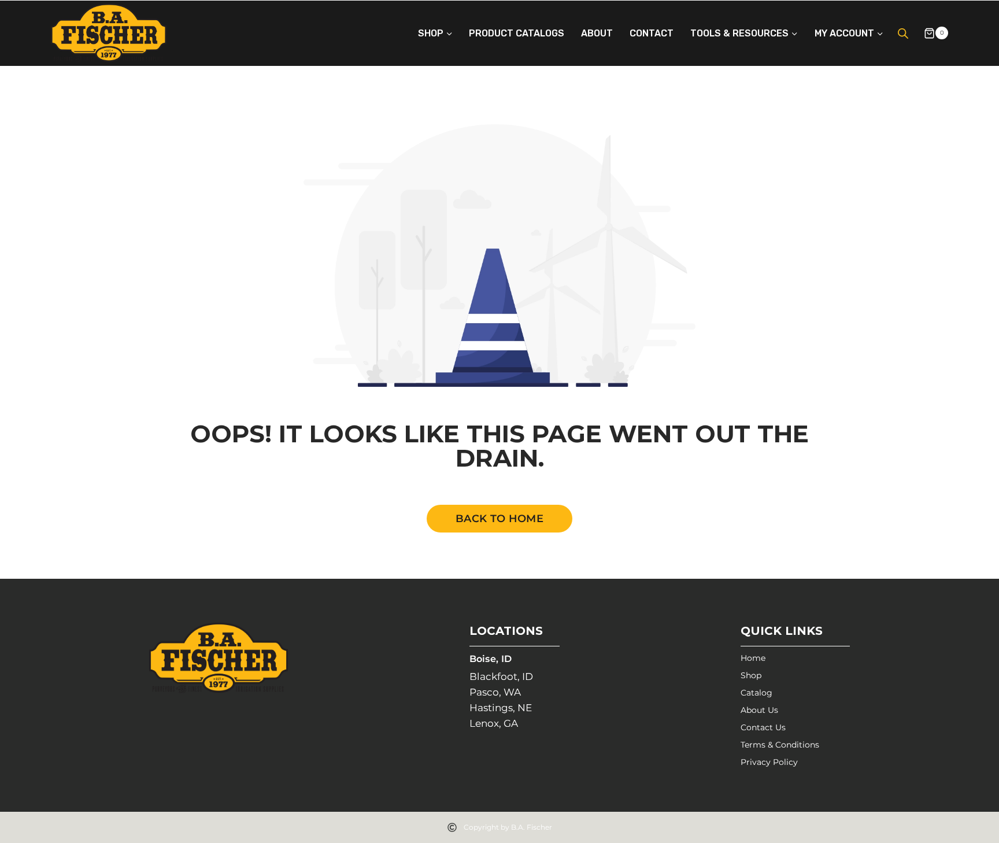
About (597, 33)
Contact (652, 33)
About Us (759, 710)
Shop (751, 675)
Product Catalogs (516, 33)
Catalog (756, 692)
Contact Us (763, 727)
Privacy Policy (769, 762)
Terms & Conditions (780, 745)
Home (753, 658)
